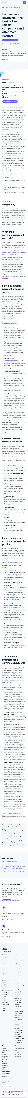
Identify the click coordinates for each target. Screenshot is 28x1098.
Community (5, 1054)
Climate (4, 969)
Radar (3, 998)
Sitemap (4, 1069)
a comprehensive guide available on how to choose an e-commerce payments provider (14, 563)
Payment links (5, 992)
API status (17, 1034)
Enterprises (18, 957)
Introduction (5, 79)
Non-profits (18, 1000)
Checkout (4, 967)
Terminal (4, 1008)
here (23, 816)
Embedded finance (20, 967)
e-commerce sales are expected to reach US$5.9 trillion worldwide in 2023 (13, 115)
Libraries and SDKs (19, 1038)
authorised (7, 493)
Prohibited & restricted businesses (5, 1063)
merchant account (10, 360)
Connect (4, 971)
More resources (7, 7)
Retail (16, 1008)
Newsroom (18, 1052)
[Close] (25, 1091)
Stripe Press (18, 1054)
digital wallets (20, 250)
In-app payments (19, 973)
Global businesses (19, 971)
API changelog (18, 1036)
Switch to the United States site (10, 1094)
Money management (20, 977)
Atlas (3, 959)
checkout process (11, 726)
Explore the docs (6, 936)
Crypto (4, 973)
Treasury (4, 1010)
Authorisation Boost (7, 961)
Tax (3, 1006)
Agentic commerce (20, 961)
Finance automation (20, 969)
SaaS (16, 981)
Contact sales (15, 900)
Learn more (5, 59)
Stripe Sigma (5, 1004)
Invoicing (4, 984)
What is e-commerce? (8, 82)
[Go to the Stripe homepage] (4, 949)
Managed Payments (7, 990)
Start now (6, 900)
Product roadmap (19, 1048)
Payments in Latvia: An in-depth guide (14, 872)
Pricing (4, 957)
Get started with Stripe (9, 40)
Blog (3, 1052)
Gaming (17, 989)
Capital (4, 965)
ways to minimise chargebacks (17, 759)
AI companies (18, 983)
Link (3, 988)
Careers (17, 1050)
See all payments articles (9, 861)
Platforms (17, 979)
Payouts (4, 996)
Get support (5, 1079)
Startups (17, 959)
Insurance (17, 994)
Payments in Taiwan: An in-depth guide (14, 866)
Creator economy (19, 985)
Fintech (17, 987)
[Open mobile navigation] (24, 2)
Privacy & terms (6, 1060)
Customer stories (6, 1050)
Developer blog (19, 1042)
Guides (4, 1048)
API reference (18, 1032)
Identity (4, 982)
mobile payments (6, 252)
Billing (3, 963)
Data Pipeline (5, 975)
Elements (4, 977)
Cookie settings (6, 1071)
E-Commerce (18, 965)
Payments (17, 7)
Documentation (19, 1030)
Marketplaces (18, 975)
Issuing (4, 986)
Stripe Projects (19, 1040)
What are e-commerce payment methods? (13, 85)
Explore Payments (7, 919)
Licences (4, 1067)
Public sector (18, 1006)
